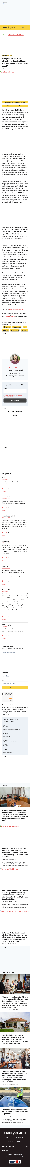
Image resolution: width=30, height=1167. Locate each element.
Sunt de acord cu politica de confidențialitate (12, 395)
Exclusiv (11, 1141)
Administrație (5, 55)
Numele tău (6, 672)
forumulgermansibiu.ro (16, 309)
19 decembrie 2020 (6, 591)
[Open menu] (26, 27)
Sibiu (7, 1137)
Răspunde (4, 491)
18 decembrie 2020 (6, 479)
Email (5, 388)
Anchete (14, 1137)
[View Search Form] (23, 27)
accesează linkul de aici (10, 316)
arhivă (19, 1141)
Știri (11, 55)
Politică (21, 1137)
